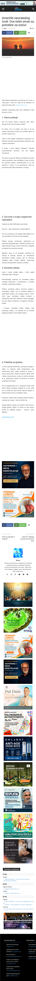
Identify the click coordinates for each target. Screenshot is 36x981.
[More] (29, 33)
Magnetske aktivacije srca (12, 889)
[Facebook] (8, 574)
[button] (3, 9)
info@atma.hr (10, 946)
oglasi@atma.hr (16, 951)
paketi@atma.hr (13, 976)
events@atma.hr (11, 963)
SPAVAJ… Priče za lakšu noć (12, 893)
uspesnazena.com (21, 105)
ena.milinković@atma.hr (13, 970)
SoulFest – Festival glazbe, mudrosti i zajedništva (18, 905)
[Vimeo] (24, 574)
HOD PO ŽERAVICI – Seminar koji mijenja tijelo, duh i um (18, 902)
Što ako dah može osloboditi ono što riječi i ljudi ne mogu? (18, 909)
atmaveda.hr (32, 958)
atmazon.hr (32, 953)
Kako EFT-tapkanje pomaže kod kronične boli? (27, 539)
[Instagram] (12, 574)
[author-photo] (18, 557)
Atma (5, 28)
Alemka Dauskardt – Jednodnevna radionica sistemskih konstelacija (16, 880)
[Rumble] (16, 574)
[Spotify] (20, 574)
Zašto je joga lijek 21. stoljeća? (8, 538)
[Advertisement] (18, 79)
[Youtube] (28, 574)
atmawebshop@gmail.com (14, 956)
